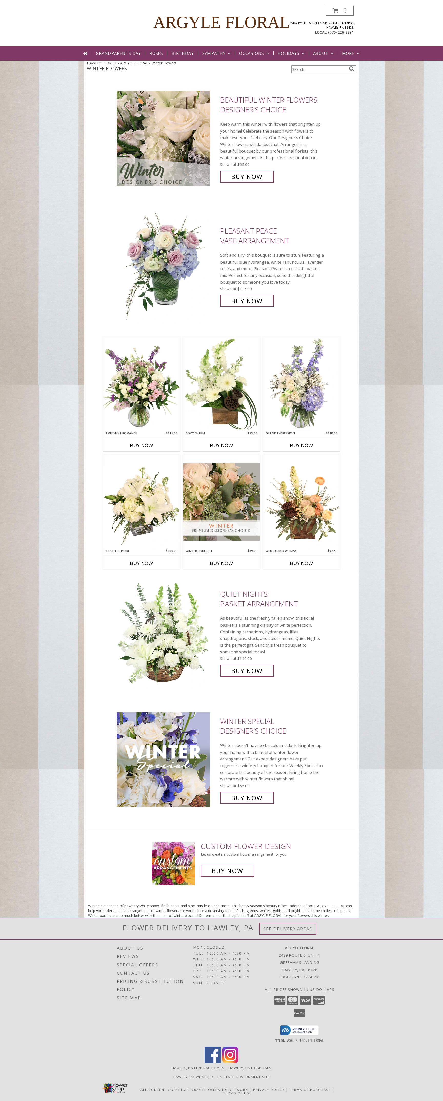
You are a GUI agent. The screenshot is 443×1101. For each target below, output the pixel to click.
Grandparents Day (118, 53)
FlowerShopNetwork (225, 1089)
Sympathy (214, 53)
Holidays (288, 53)
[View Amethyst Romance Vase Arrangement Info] (141, 384)
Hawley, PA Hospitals (250, 1068)
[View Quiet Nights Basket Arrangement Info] (167, 632)
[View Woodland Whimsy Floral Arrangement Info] (301, 501)
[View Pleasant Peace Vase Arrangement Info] (167, 266)
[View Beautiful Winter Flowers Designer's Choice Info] (167, 138)
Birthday (183, 53)
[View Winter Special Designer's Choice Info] (167, 759)
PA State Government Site (243, 1077)
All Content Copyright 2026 (170, 1089)
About (320, 53)
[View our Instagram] (230, 1061)
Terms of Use (237, 1093)
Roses (156, 53)
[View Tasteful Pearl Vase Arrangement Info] (141, 501)
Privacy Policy (269, 1089)
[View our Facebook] (213, 1061)
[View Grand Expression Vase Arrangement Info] (301, 384)
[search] (352, 69)
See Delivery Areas (287, 929)
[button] (340, 11)
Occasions (251, 53)
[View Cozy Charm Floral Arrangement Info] (221, 384)
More (348, 53)
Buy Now (247, 176)
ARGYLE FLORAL (221, 22)
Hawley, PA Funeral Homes (198, 1068)
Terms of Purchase (310, 1089)
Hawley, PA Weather (193, 1077)
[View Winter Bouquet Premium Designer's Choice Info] (221, 501)
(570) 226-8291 (341, 32)
